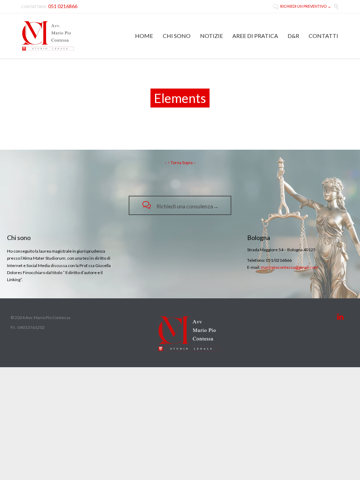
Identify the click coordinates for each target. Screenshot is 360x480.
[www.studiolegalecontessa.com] (48, 35)
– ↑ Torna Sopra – (180, 162)
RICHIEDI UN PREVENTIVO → (302, 6)
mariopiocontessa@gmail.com (289, 267)
